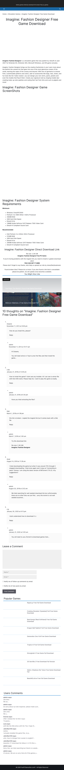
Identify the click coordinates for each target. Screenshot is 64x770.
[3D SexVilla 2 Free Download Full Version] (8, 666)
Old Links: (6, 712)
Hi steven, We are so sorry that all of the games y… (20, 753)
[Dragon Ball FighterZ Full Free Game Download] (8, 633)
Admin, (5, 731)
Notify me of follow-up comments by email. (18, 581)
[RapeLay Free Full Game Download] (8, 607)
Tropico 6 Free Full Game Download (39, 645)
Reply (11, 335)
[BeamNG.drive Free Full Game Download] (8, 683)
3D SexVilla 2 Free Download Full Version (41, 661)
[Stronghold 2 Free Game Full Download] (8, 658)
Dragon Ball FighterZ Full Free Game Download (43, 628)
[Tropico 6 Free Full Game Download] (8, 649)
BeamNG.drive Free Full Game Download (41, 678)
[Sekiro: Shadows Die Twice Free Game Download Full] (8, 675)
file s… (5, 714)
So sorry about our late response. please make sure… (21, 707)
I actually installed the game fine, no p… (16, 733)
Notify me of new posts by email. (15, 586)
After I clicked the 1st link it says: (14, 719)
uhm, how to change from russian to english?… (19, 738)
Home (4, 14)
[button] (60, 9)
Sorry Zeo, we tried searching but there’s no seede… (20, 748)
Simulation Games (14, 14)
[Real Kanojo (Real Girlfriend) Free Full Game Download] (8, 624)
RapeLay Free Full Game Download (39, 603)
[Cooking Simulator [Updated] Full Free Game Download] (8, 616)
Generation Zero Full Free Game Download (41, 636)
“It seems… (7, 721)
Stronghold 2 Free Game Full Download (40, 653)
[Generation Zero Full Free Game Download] (8, 641)
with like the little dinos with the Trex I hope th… (19, 726)
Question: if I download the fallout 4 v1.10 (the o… (19, 743)
